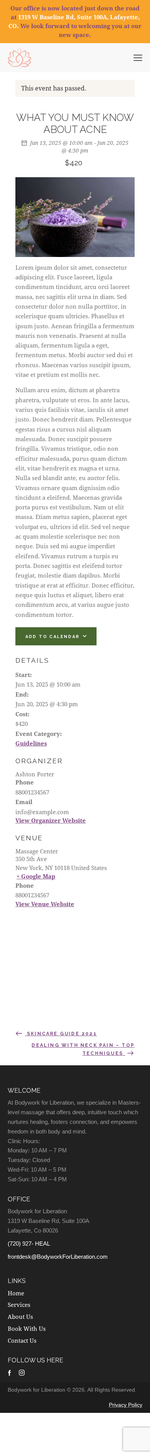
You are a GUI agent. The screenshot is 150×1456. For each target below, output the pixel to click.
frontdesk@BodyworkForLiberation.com (58, 1256)
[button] (137, 57)
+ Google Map (36, 876)
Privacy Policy (125, 1405)
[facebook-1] (10, 1372)
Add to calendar (52, 636)
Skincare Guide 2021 (61, 1033)
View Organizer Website (50, 820)
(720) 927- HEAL (29, 1243)
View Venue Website (44, 904)
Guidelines (31, 743)
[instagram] (21, 1372)
